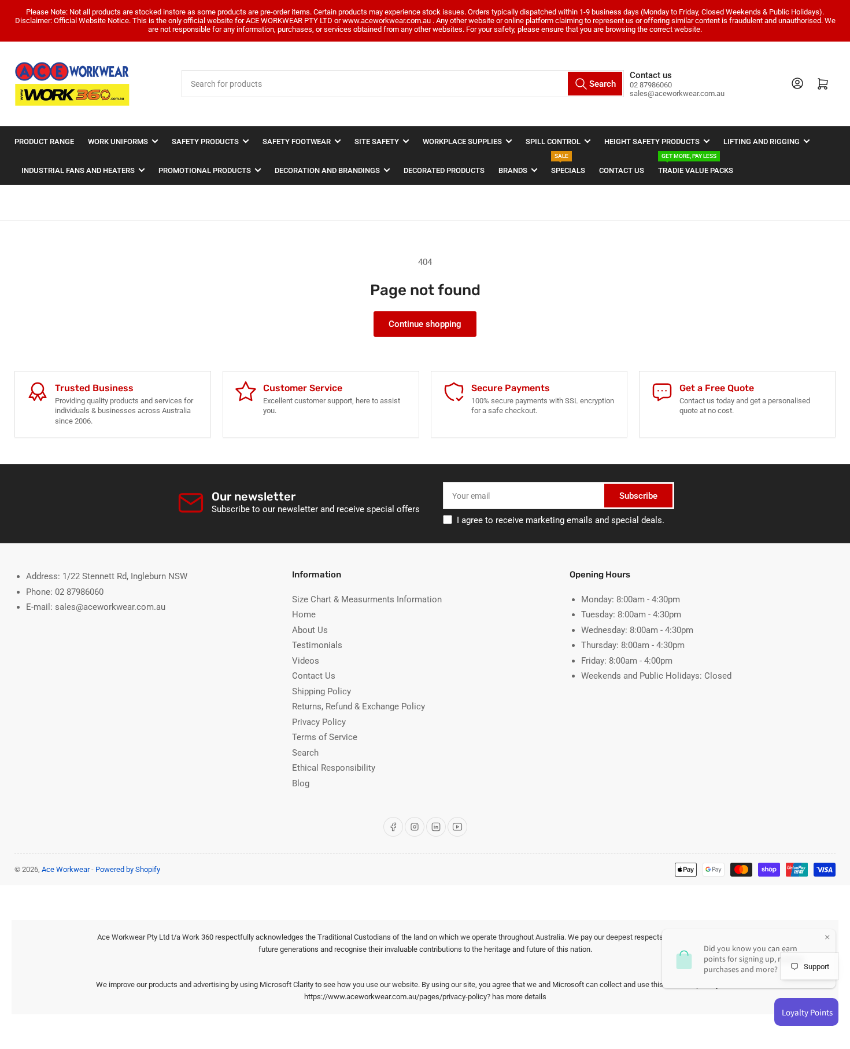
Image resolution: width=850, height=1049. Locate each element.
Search (305, 753)
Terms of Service (324, 737)
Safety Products (205, 141)
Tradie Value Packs (695, 165)
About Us (310, 630)
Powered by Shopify (127, 869)
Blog (300, 783)
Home (304, 614)
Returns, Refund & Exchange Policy (358, 706)
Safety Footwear (297, 141)
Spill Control (553, 141)
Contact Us (621, 170)
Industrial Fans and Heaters (78, 170)
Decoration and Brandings (327, 170)
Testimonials (317, 645)
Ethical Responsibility (333, 768)
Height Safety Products (652, 141)
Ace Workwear (66, 869)
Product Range (44, 141)
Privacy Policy (319, 722)
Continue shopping (425, 324)
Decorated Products (444, 170)
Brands (512, 170)
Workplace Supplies (462, 141)
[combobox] (403, 83)
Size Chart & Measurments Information (367, 599)
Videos (305, 661)
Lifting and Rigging (761, 141)
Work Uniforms (118, 141)
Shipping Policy (321, 691)
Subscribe (638, 496)
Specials (568, 165)
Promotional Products (204, 170)
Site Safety (376, 141)
